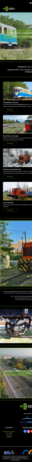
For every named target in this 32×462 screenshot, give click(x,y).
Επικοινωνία (9, 435)
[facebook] (25, 431)
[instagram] (28, 431)
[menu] (29, 3)
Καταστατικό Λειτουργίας (9, 431)
